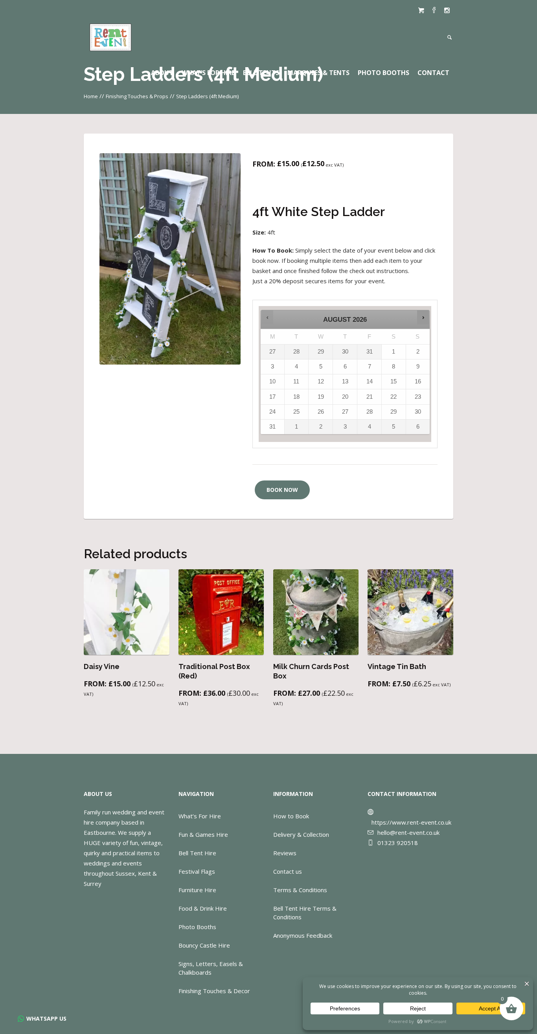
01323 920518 (397, 843)
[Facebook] (434, 10)
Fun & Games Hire (203, 834)
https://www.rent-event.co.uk (411, 822)
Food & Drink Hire (202, 908)
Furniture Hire (197, 890)
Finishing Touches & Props (137, 96)
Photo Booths (197, 927)
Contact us (287, 871)
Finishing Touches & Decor (214, 991)
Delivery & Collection (301, 834)
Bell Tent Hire (197, 853)
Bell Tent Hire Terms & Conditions (305, 912)
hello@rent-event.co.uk (408, 832)
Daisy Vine (102, 666)
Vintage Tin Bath (397, 666)
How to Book (291, 816)
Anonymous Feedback (302, 935)
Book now (282, 489)
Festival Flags (196, 871)
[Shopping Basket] (421, 10)
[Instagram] (447, 10)
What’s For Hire (199, 816)
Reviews (284, 853)
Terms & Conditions (300, 890)
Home (91, 96)
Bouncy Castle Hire (204, 945)
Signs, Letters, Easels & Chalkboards (210, 968)
